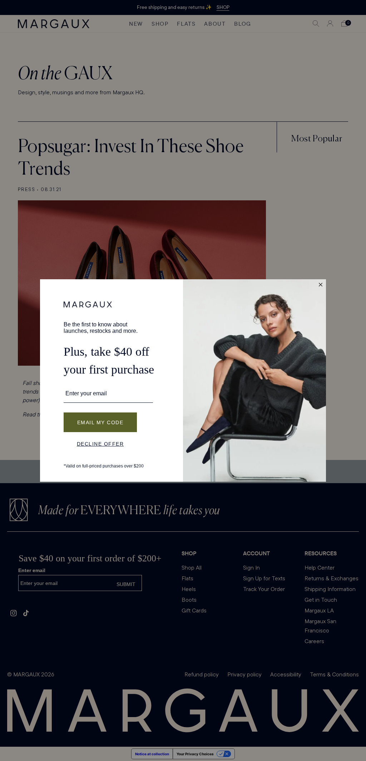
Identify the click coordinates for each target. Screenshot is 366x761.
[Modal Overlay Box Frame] (183, 380)
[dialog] (183, 380)
